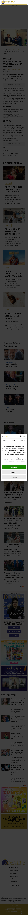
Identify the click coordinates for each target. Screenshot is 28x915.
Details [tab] (13, 440)
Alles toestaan (14, 467)
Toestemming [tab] (5, 440)
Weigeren (14, 477)
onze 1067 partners (11, 448)
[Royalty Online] (8, 2)
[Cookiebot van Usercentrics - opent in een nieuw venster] (19, 436)
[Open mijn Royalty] (22, 2)
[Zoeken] (25, 2)
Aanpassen (13, 472)
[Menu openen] (18, 2)
